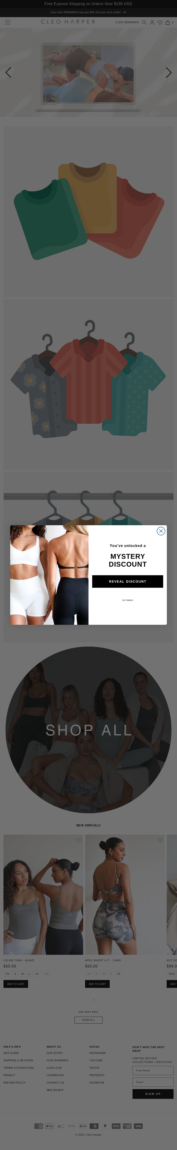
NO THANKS (127, 600)
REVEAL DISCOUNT (128, 581)
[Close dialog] (161, 531)
